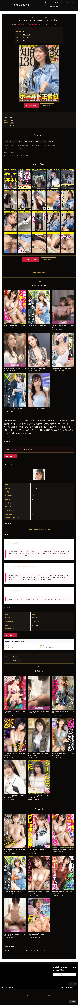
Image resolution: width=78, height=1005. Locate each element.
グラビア (31, 996)
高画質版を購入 (47, 105)
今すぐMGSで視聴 (31, 105)
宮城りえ (25, 32)
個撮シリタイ (37, 996)
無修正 (26, 996)
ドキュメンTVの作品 (21, 950)
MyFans (55, 996)
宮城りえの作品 (8, 950)
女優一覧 (32, 950)
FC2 (22, 996)
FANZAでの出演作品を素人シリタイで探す (39, 529)
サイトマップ (72, 984)
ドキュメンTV (26, 34)
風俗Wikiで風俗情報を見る (39, 272)
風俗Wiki (50, 996)
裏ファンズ (39, 1002)
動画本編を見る (10, 456)
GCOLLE (44, 996)
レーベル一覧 (41, 950)
